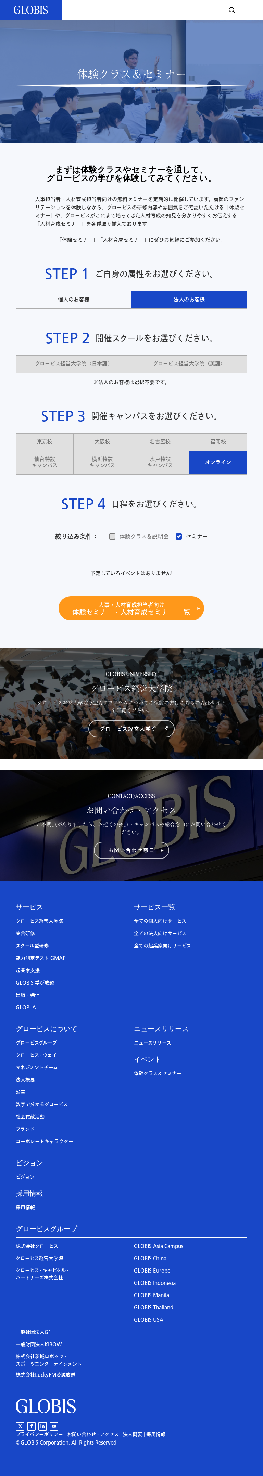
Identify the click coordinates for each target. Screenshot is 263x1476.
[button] (245, 9)
